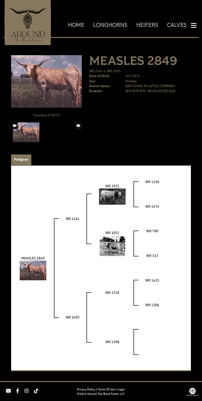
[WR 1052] (112, 245)
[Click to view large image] (46, 81)
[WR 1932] (112, 196)
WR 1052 (112, 232)
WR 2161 (96, 70)
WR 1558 (112, 292)
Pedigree (21, 159)
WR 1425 (152, 280)
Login (121, 389)
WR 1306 (152, 304)
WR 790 (152, 231)
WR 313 (152, 255)
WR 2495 (114, 70)
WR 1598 (112, 341)
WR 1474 (152, 206)
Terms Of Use (106, 389)
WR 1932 (112, 186)
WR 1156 (152, 181)
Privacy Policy (86, 389)
